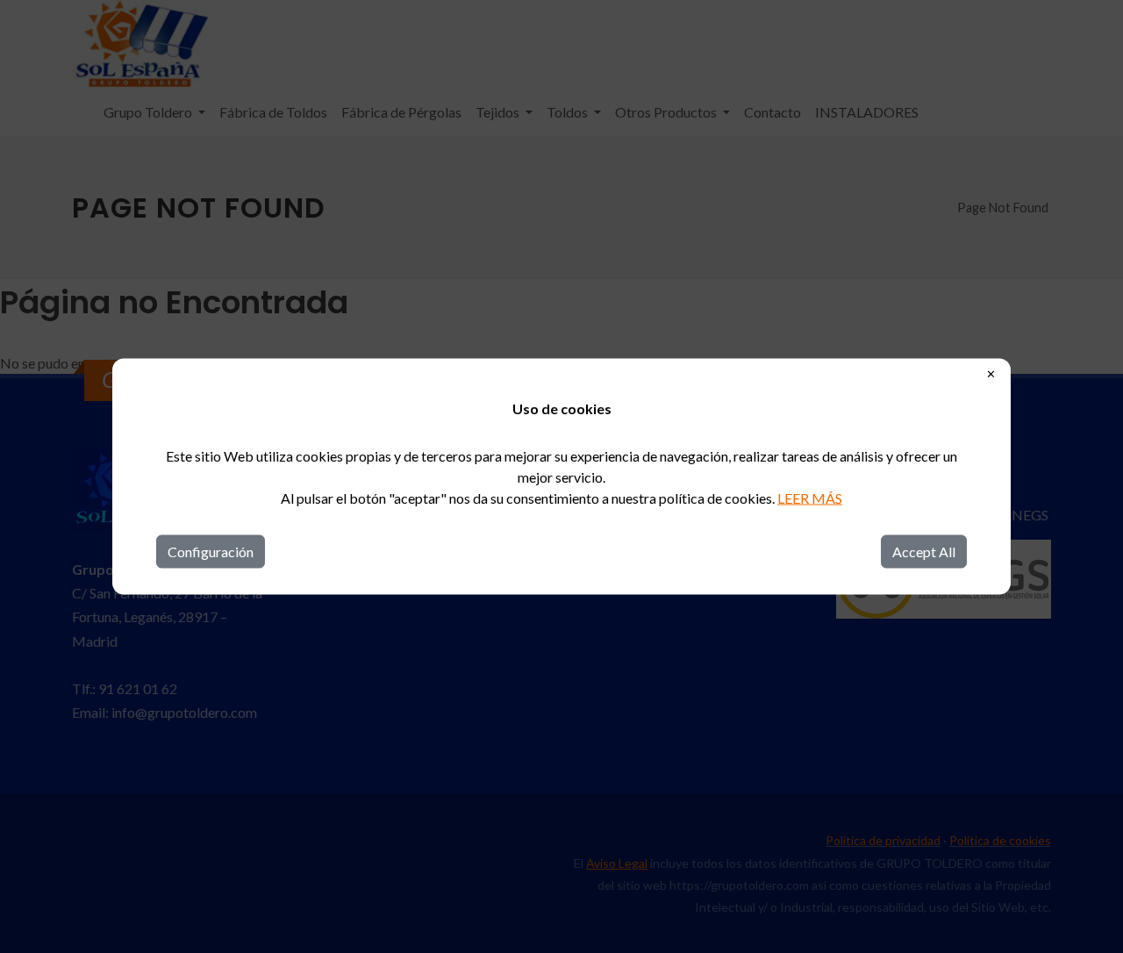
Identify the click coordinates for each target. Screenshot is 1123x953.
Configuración (211, 551)
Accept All (923, 551)
